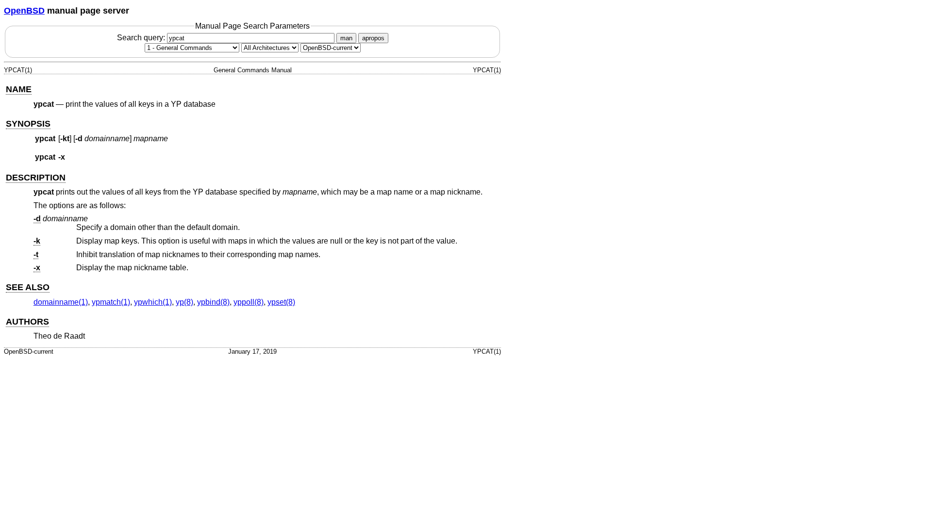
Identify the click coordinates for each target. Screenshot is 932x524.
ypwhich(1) (153, 302)
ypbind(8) (213, 302)
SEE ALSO (28, 287)
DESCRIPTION (36, 177)
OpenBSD (24, 11)
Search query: (142, 37)
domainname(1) (60, 302)
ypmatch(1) (111, 302)
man (346, 38)
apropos (373, 38)
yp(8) (184, 302)
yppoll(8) (248, 302)
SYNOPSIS (28, 124)
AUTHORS (27, 322)
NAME (19, 89)
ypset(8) (281, 302)
